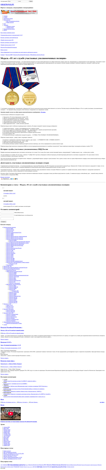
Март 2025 (6, 440)
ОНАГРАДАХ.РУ (7, 4)
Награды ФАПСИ (10, 253)
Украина (21, 466)
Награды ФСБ (9, 257)
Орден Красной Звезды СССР (10, 454)
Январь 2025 (6, 442)
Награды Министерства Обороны (14, 239)
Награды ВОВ (12, 274)
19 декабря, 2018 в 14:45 (9, 193)
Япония (25, 466)
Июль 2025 (6, 437)
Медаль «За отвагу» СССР (10, 456)
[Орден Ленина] (33, 402)
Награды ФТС (9, 265)
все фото (102, 402)
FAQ (4, 23)
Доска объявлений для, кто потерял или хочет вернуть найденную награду (19, 52)
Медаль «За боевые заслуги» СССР (12, 458)
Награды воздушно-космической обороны (19, 241)
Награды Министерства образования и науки (17, 243)
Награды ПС (12, 281)
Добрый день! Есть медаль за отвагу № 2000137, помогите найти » (19, 381)
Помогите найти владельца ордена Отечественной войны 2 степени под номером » (24, 388)
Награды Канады (10, 310)
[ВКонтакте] (11, 179)
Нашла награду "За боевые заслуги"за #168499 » (15, 383)
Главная (5, 16)
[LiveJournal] (17, 179)
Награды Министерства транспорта (15, 244)
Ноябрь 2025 (6, 432)
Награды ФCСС (10, 252)
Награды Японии (10, 311)
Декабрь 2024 (6, 444)
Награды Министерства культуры (14, 237)
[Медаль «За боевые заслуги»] (8, 402)
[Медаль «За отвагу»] (22, 402)
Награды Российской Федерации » (11, 327)
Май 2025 (5, 438)
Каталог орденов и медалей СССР (9, 42)
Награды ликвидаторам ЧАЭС (13, 232)
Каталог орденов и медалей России (9, 37)
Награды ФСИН (10, 259)
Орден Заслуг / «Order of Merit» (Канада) (11, 363)
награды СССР (57, 466)
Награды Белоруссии (11, 316)
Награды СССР (7, 303)
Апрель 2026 (6, 427)
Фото (2, 399)
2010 (2, 464)
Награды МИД (10, 235)
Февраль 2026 (6, 429)
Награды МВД (9, 54)
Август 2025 (6, 436)
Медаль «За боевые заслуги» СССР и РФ (13, 453)
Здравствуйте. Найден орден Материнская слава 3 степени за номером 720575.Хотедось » (25, 386)
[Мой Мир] (16, 179)
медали (35, 466)
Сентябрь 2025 (7, 435)
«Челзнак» (43, 112)
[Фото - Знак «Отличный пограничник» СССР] (11, 348)
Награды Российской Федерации (9, 47)
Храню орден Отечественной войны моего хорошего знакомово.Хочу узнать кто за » (24, 396)
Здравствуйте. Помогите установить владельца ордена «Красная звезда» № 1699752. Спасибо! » (27, 394)
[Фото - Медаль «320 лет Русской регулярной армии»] (12, 333)
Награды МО (12, 278)
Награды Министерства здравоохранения (16, 236)
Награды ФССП (13, 302)
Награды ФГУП (13, 297)
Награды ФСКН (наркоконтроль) (14, 261)
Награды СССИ (13, 263)
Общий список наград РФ (7, 40)
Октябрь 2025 (6, 433)
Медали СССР (9, 306)
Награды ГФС (9, 231)
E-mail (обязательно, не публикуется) (23, 215)
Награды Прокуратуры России (13, 248)
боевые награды (30, 466)
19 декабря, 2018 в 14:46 (9, 204)
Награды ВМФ (13, 240)
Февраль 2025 (6, 441)
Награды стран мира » (8, 361)
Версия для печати (5, 177)
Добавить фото (10, 27)
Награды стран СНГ (8, 313)
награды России (47, 466)
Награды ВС (12, 289)
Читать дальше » (5, 339)
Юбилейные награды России (37, 54)
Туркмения (16, 466)
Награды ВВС (9, 228)
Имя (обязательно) (19, 212)
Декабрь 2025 (6, 431)
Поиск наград (6, 19)
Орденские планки (8, 18)
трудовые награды (70, 466)
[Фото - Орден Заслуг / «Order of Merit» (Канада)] (11, 366)
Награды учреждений (14, 283)
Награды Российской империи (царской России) (15, 267)
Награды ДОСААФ (14, 276)
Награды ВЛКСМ (13, 287)
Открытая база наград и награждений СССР (11, 35)
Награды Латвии (10, 318)
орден (64, 466)
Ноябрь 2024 (6, 445)
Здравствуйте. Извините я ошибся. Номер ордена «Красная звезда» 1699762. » (22, 391)
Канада (26, 464)
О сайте (5, 17)
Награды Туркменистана (12, 319)
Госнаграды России (11, 270)
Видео (2, 405)
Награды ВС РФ (7, 266)
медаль (39, 466)
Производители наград (9, 29)
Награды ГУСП (10, 230)
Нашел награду (10, 22)
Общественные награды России (14, 271)
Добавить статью (10, 26)
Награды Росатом (10, 249)
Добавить (5, 25)
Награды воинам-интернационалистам (18, 275)
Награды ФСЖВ (10, 258)
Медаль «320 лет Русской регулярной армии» (12, 330)
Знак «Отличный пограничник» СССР (11, 345)
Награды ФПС (10, 255)
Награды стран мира (8, 309)
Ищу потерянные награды (12, 21)
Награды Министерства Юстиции (14, 245)
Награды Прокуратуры (15, 280)
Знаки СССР (9, 305)
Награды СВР (9, 250)
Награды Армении (11, 315)
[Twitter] (12, 179)
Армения (5, 464)
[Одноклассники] (14, 179)
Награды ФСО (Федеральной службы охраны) (17, 262)
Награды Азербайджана (12, 314)
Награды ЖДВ (12, 293)
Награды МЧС (9, 246)
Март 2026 (6, 428)
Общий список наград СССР (8, 45)
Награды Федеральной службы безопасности (89, 464)
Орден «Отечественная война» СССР (12, 457)
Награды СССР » (6, 342)
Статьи (5, 324)
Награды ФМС (10, 254)
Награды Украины (10, 320)
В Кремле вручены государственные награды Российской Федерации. (19, 421)
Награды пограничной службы (14, 323)
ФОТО (5, 30)
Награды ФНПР (13, 298)
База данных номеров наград (8, 32)
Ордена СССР (9, 307)
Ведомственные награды (9, 227)
